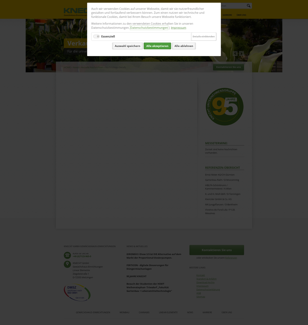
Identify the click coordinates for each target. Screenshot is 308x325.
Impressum (178, 28)
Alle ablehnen (183, 46)
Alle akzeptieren (157, 46)
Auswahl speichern (127, 46)
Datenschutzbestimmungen (149, 28)
